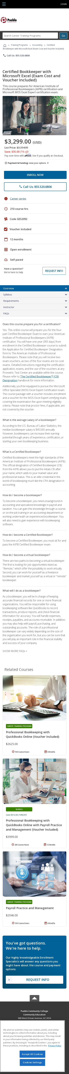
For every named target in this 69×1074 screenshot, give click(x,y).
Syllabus (7, 294)
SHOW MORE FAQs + (15, 651)
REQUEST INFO (54, 271)
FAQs (6, 313)
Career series (18, 198)
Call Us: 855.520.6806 (16, 55)
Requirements (11, 300)
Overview (8, 288)
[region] (32, 1046)
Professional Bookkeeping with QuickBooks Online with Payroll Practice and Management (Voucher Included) (34, 825)
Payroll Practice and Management (30, 908)
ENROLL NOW (35, 175)
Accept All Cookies (32, 1054)
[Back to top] (34, 1010)
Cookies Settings (32, 1062)
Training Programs (19, 45)
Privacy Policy (54, 1045)
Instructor (8, 307)
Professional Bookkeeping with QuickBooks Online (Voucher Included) (32, 734)
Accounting (37, 45)
